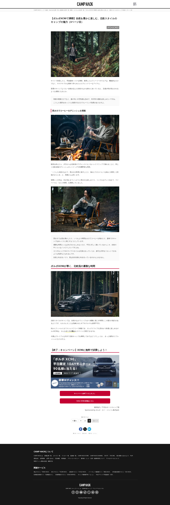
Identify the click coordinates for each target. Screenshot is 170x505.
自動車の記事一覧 (64, 10)
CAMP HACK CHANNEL (96, 456)
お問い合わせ (49, 458)
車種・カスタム (93, 433)
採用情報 (42, 458)
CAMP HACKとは (38, 456)
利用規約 (63, 458)
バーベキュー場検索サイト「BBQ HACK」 (99, 472)
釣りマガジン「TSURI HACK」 (59, 472)
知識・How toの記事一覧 (52, 10)
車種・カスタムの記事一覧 (77, 10)
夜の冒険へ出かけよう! (123, 456)
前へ (75, 421)
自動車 (85, 433)
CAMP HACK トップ (39, 10)
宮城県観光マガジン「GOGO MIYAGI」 (65, 474)
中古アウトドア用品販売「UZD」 (105, 474)
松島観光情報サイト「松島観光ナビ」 (44, 474)
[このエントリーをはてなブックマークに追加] (89, 429)
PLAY (131, 456)
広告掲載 (57, 458)
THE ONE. (112, 456)
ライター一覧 (65, 456)
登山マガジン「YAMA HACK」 (42, 472)
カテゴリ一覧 (56, 456)
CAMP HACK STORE (83, 456)
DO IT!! (106, 456)
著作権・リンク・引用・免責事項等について (93, 458)
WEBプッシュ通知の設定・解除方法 (43, 461)
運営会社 (36, 458)
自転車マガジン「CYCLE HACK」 (78, 472)
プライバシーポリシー (73, 458)
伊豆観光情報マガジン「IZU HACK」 (122, 472)
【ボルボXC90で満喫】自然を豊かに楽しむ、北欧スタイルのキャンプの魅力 (105, 10)
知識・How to (77, 433)
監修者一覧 (73, 456)
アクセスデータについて (112, 458)
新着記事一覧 (48, 456)
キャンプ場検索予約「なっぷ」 (86, 474)
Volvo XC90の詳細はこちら (85, 401)
